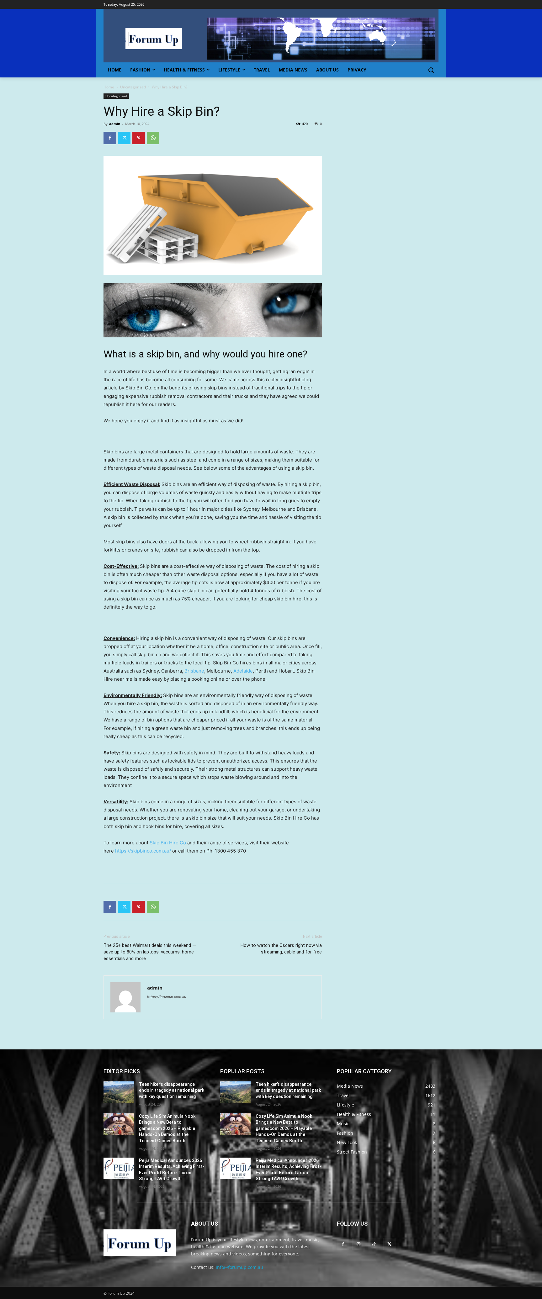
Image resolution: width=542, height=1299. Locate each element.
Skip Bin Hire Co (168, 843)
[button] (430, 69)
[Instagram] (358, 1244)
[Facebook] (110, 138)
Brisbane (194, 671)
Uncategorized (133, 87)
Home (109, 87)
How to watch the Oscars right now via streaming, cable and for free (281, 949)
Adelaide (243, 671)
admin (114, 123)
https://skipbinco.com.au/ (143, 851)
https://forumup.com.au (166, 997)
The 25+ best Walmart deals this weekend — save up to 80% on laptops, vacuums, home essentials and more (150, 952)
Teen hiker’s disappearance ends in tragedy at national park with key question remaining (171, 1090)
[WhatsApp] (153, 138)
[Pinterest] (138, 138)
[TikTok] (374, 1244)
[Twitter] (124, 138)
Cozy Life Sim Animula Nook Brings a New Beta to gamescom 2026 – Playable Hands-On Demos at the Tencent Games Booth (167, 1128)
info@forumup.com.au (239, 1267)
